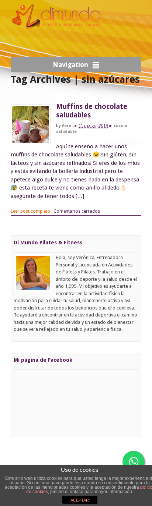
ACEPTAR (79, 500)
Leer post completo (30, 211)
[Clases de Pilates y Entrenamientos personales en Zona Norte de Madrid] (57, 35)
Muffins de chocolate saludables (91, 110)
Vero (66, 125)
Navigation (70, 64)
